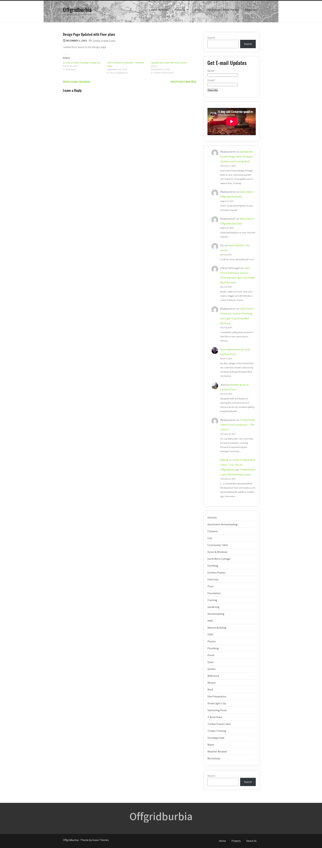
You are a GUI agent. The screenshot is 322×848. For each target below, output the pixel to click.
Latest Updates (159, 10)
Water (210, 744)
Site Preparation (216, 696)
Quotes (211, 669)
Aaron (223, 349)
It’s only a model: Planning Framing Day (81, 62)
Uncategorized (215, 738)
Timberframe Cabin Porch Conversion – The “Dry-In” (237, 424)
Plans (198, 10)
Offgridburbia (77, 9)
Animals (212, 517)
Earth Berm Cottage (218, 559)
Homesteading (215, 614)
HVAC (210, 621)
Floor (210, 586)
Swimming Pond (216, 710)
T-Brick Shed (214, 717)
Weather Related (217, 751)
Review (211, 682)
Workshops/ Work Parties (223, 10)
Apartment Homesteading (222, 524)
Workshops (213, 758)
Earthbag (212, 565)
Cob (209, 538)
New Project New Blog (183, 81)
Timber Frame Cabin (104, 40)
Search (211, 37)
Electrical (212, 579)
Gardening (213, 607)
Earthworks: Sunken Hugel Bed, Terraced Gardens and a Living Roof (236, 156)
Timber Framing (216, 731)
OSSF (210, 634)
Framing (212, 600)
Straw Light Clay (216, 703)
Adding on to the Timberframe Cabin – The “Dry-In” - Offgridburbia (237, 464)
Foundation (214, 593)
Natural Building (216, 627)
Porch (210, 655)
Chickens (212, 531)
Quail (210, 662)
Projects (179, 10)
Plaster (211, 641)
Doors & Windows (217, 552)
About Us (251, 10)
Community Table (217, 545)
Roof (210, 689)
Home (222, 841)
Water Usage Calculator (76, 81)
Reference (213, 676)
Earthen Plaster (216, 572)
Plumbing (213, 648)
